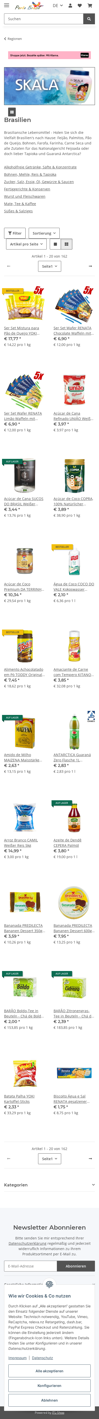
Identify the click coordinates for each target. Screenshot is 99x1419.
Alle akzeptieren (49, 1371)
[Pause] (12, 112)
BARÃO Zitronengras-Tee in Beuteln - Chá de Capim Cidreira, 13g (73, 1013)
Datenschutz (42, 1358)
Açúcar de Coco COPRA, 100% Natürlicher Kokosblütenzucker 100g (74, 501)
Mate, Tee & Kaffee (20, 203)
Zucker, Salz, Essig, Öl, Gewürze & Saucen (39, 181)
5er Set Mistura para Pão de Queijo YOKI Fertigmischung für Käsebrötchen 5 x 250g (23, 331)
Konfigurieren (49, 1385)
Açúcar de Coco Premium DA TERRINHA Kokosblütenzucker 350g (24, 587)
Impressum (17, 1358)
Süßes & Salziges (18, 211)
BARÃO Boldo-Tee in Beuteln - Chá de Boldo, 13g (24, 1013)
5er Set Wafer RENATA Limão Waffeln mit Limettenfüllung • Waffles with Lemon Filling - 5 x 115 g (23, 416)
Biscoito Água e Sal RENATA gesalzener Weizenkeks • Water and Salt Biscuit (74, 1099)
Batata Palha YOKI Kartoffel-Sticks (19, 1099)
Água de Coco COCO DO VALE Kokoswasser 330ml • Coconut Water (74, 587)
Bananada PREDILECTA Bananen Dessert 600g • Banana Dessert (74, 928)
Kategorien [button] (16, 1185)
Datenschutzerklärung (27, 1243)
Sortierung (42, 233)
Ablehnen (49, 1400)
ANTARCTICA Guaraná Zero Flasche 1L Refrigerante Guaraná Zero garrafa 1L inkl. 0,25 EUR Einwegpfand (73, 757)
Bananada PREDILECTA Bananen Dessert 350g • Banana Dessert (24, 928)
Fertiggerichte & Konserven (27, 189)
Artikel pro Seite (24, 244)
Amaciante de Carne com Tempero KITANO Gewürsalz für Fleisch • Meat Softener (73, 672)
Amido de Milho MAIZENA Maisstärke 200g (21, 757)
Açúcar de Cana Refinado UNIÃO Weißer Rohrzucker (74, 416)
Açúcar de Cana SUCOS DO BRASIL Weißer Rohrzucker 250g (23, 501)
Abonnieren (76, 1266)
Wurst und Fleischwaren (24, 196)
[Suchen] (89, 18)
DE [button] (55, 5)
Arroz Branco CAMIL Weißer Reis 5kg (21, 843)
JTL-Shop (58, 1412)
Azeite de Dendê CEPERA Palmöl (67, 843)
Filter (17, 233)
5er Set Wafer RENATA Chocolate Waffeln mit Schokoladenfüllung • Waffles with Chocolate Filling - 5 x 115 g (73, 331)
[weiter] (90, 266)
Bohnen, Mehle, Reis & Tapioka (30, 174)
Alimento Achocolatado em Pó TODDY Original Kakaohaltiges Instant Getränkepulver (23, 672)
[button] (70, 6)
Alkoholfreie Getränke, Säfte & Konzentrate (40, 167)
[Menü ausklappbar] (6, 3)
